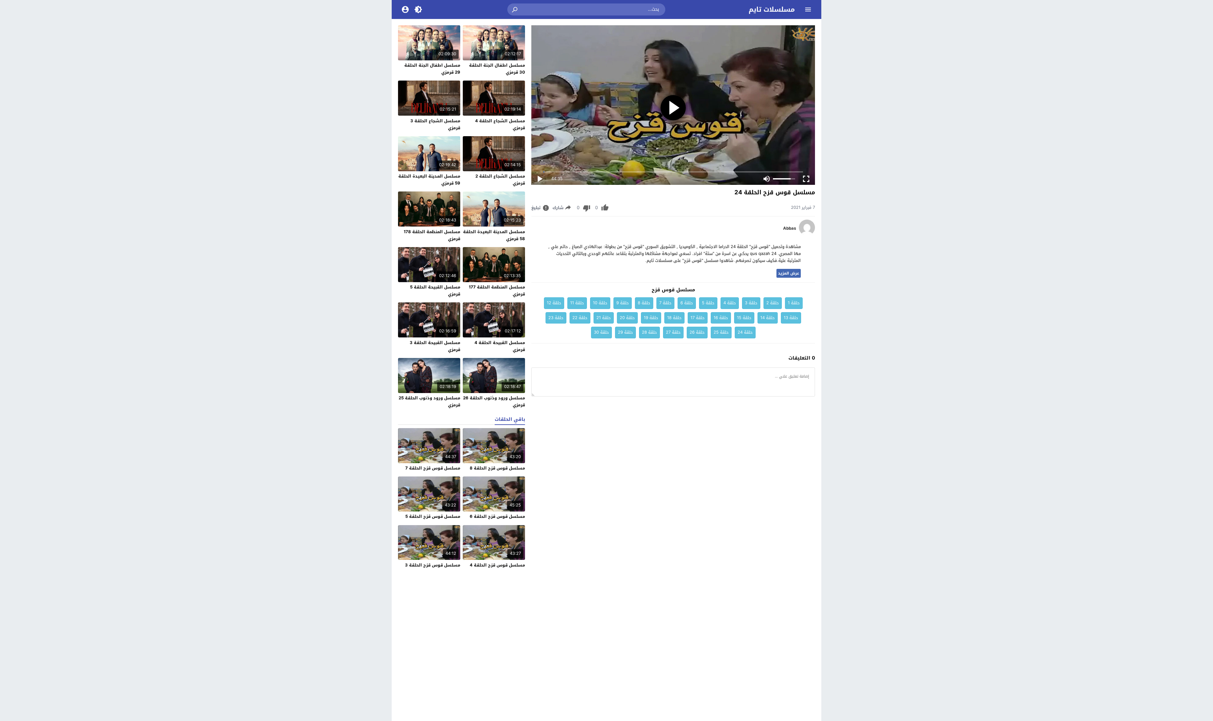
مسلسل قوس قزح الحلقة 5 (432, 516)
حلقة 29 (625, 332)
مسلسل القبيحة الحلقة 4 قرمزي (499, 346)
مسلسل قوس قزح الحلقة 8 (497, 468)
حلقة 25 (721, 332)
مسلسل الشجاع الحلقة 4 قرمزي (500, 124)
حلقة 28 (649, 332)
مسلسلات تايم (772, 9)
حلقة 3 (751, 303)
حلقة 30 (601, 332)
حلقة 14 (767, 318)
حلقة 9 (622, 303)
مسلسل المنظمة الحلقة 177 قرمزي (497, 290)
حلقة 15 (744, 318)
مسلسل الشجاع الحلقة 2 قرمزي (500, 179)
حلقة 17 (698, 318)
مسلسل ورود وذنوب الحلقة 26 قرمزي (494, 401)
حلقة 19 (651, 318)
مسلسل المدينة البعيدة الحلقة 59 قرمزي (429, 179)
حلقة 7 (665, 303)
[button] (515, 9)
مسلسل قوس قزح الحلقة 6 (497, 516)
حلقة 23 (556, 318)
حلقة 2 (772, 303)
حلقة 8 (644, 303)
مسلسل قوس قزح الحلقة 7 (432, 468)
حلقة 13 (791, 318)
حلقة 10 (600, 303)
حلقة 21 (603, 318)
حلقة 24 (745, 332)
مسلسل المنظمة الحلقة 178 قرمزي (432, 235)
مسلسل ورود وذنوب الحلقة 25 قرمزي (429, 401)
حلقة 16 (721, 318)
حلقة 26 (697, 332)
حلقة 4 (729, 303)
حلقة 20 (627, 318)
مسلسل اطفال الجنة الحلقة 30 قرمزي (497, 68)
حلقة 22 (580, 318)
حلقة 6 (686, 303)
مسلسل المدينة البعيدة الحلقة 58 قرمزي (494, 235)
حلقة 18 (674, 318)
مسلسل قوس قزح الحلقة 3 (432, 565)
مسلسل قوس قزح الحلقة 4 (497, 565)
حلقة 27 (673, 332)
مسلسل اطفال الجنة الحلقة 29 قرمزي (432, 68)
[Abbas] (807, 234)
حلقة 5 (708, 303)
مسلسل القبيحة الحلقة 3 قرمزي (435, 346)
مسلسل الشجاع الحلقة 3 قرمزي (435, 124)
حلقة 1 (794, 303)
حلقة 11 (577, 303)
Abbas (789, 228)
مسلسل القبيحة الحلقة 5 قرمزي (435, 290)
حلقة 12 (554, 303)
